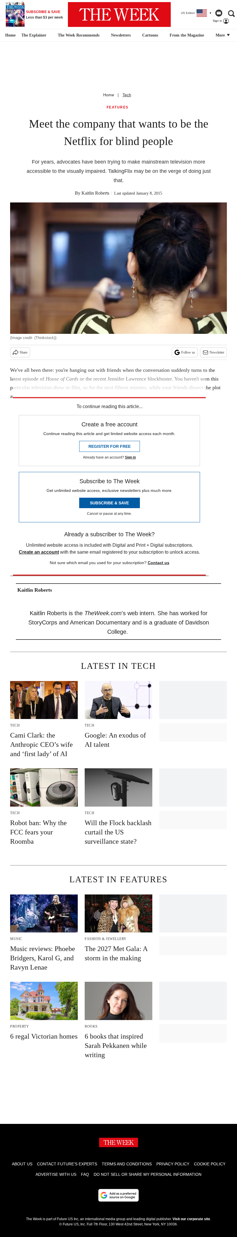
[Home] (10, 35)
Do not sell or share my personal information (147, 1174)
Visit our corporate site (191, 1219)
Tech (127, 95)
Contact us (158, 562)
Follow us (188, 352)
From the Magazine (187, 35)
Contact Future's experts (67, 1164)
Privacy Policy (172, 1164)
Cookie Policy (209, 1164)
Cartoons (150, 35)
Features (118, 107)
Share (23, 352)
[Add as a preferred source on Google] (118, 1195)
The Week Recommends (78, 35)
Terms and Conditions (127, 1164)
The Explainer (33, 35)
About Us (22, 1164)
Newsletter (217, 352)
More (221, 35)
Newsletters (121, 35)
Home (108, 95)
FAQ (85, 1174)
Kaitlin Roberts (95, 193)
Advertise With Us (56, 1174)
